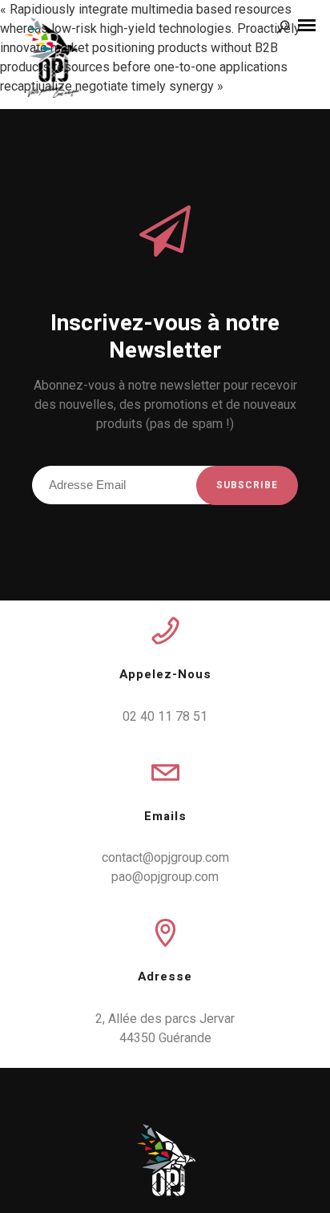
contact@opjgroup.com (165, 857)
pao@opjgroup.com (165, 876)
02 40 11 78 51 (165, 716)
